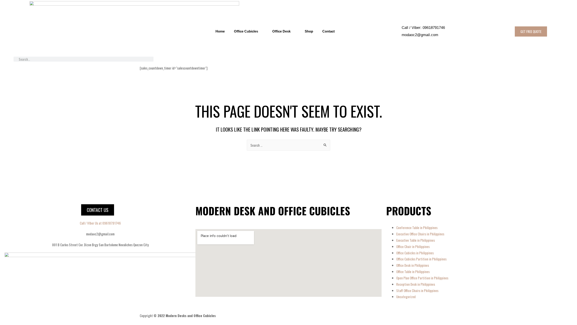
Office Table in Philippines (413, 271)
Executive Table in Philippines (415, 240)
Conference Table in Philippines (416, 227)
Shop (309, 31)
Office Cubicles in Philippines (415, 252)
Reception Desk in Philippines (415, 284)
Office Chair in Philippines (413, 246)
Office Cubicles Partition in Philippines (421, 258)
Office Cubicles (246, 31)
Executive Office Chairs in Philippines (420, 233)
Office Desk (281, 31)
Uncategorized (406, 296)
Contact (328, 31)
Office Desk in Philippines (412, 265)
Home (220, 31)
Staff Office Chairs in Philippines (417, 290)
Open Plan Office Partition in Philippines (422, 277)
